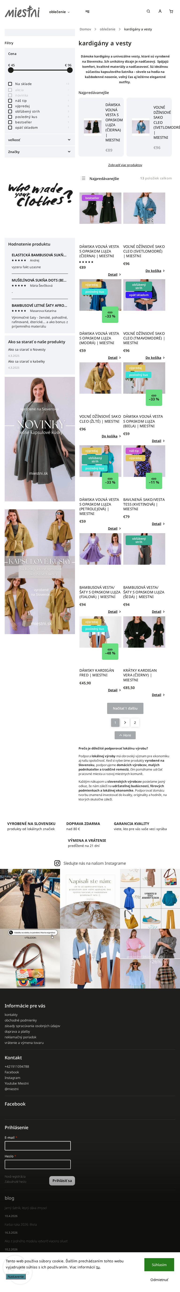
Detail (112, 274)
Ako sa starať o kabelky (26, 361)
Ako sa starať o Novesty (27, 349)
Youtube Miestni (17, 1083)
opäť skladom (42, 127)
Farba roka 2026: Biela (21, 1224)
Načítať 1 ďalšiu (125, 708)
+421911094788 (17, 1066)
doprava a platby (17, 1031)
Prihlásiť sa (62, 1180)
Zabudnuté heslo (15, 1182)
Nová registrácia (15, 1176)
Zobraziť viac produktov (125, 165)
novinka (42, 95)
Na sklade (42, 84)
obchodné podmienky (21, 1020)
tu (98, 1267)
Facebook (12, 1072)
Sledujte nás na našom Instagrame (95, 863)
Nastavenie (16, 1276)
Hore (127, 735)
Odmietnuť (159, 1279)
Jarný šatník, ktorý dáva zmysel (26, 1208)
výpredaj (42, 106)
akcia (42, 90)
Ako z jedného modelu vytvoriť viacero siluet (36, 1241)
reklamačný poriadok (20, 1037)
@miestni (12, 1089)
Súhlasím (159, 1264)
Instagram (12, 1077)
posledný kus (42, 116)
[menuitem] (61, 11)
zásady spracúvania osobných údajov (32, 1026)
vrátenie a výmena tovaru (24, 1042)
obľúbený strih (42, 111)
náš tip (42, 100)
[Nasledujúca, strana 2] (125, 722)
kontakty (11, 1014)
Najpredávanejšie (104, 178)
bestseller (42, 122)
